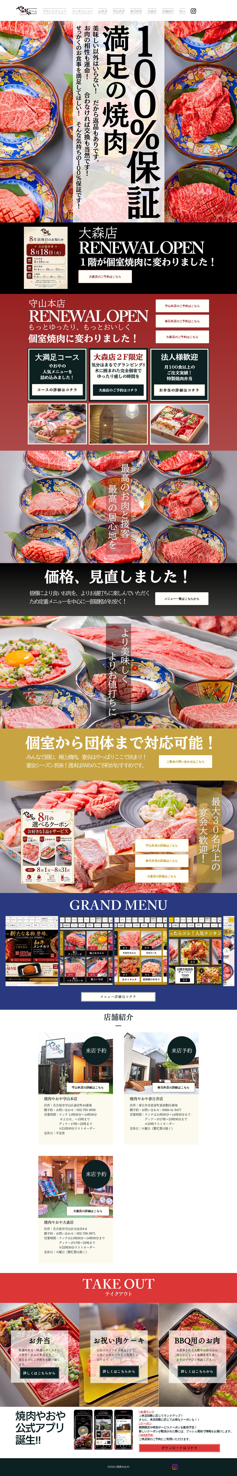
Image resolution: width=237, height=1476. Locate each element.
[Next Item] (226, 951)
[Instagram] (193, 11)
